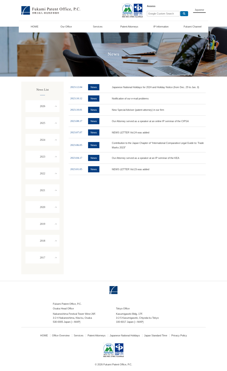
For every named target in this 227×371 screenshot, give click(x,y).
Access (151, 6)
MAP (77, 321)
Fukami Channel (192, 26)
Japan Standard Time (155, 335)
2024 (42, 139)
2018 (42, 240)
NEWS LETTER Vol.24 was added (130, 132)
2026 (42, 106)
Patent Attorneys (129, 26)
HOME (34, 26)
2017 (42, 257)
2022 (42, 173)
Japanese (199, 9)
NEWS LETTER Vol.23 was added (130, 169)
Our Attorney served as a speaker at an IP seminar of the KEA (145, 158)
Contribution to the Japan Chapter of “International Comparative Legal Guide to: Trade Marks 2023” (158, 145)
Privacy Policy (179, 335)
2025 (42, 123)
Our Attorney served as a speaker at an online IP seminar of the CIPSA (150, 121)
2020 (42, 207)
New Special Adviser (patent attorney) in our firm (138, 109)
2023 (42, 156)
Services (98, 26)
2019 (42, 223)
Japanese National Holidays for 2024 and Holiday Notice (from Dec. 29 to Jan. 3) (155, 87)
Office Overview (61, 335)
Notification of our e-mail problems (130, 98)
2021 (42, 190)
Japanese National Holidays (125, 335)
